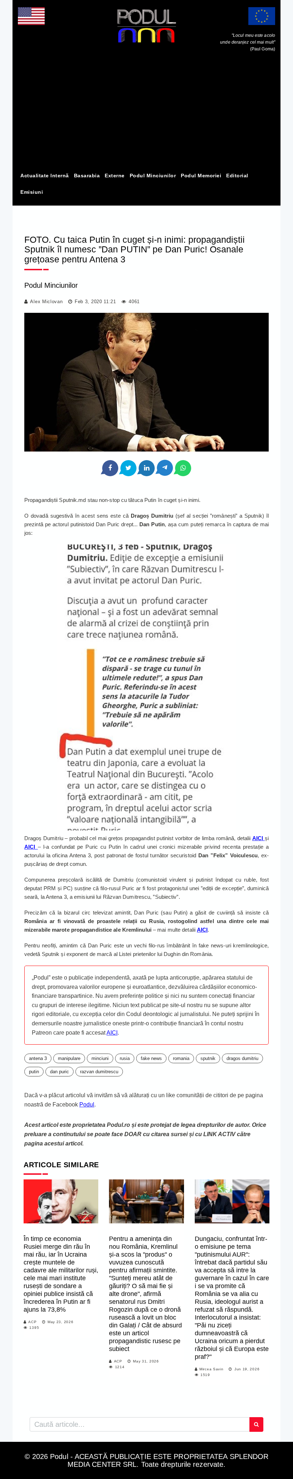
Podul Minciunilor (153, 175)
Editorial (237, 175)
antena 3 (38, 1058)
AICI (202, 930)
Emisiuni (31, 192)
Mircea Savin (211, 1369)
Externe (115, 175)
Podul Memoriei (201, 175)
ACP (32, 1322)
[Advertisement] (146, 114)
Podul (86, 1104)
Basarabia (87, 175)
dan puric (59, 1071)
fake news (151, 1058)
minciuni (100, 1058)
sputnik (207, 1058)
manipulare (69, 1058)
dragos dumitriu (242, 1058)
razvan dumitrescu (99, 1071)
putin (34, 1071)
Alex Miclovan (46, 301)
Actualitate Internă (44, 175)
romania (181, 1058)
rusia (125, 1058)
